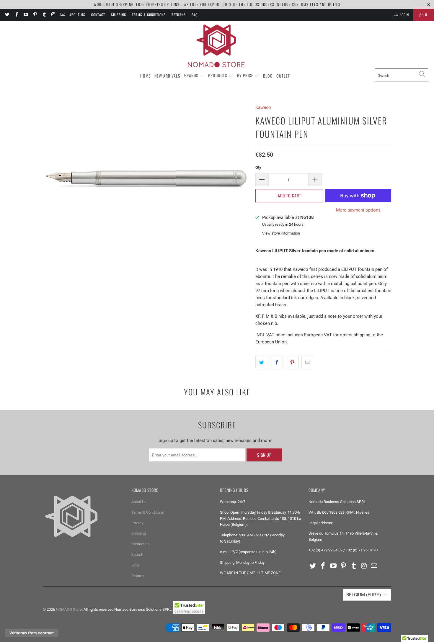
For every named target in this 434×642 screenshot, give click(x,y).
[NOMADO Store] (217, 46)
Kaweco (263, 107)
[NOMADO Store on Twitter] (6, 14)
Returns (179, 14)
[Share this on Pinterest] (292, 362)
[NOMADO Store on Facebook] (16, 14)
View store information (281, 233)
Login (404, 14)
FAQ (195, 14)
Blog (135, 565)
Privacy (137, 523)
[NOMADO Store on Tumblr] (43, 14)
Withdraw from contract (31, 632)
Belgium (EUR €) (363, 594)
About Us (77, 14)
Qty (258, 167)
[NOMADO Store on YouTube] (25, 14)
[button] (194, 75)
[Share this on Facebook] (277, 362)
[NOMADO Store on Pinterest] (34, 14)
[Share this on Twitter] (261, 362)
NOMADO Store (69, 609)
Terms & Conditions (149, 14)
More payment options (358, 210)
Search (137, 554)
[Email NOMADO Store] (62, 14)
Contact (98, 14)
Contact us (140, 544)
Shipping (118, 14)
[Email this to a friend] (307, 362)
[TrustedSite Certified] (188, 607)
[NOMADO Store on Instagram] (53, 14)
